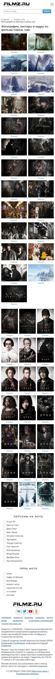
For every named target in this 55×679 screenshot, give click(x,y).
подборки (18, 621)
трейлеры (6, 618)
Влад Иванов (13, 554)
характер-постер (14, 588)
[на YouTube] (30, 611)
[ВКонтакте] (18, 611)
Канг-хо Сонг (13, 525)
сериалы (40, 618)
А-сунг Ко (11, 522)
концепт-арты (13, 584)
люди (4, 621)
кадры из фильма (15, 577)
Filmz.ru (40, 634)
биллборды (12, 581)
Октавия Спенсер (15, 536)
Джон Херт (12, 529)
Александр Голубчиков (13, 643)
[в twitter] (24, 611)
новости (18, 618)
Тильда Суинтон (14, 543)
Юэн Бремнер (13, 550)
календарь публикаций (41, 621)
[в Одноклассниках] (36, 611)
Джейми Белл (13, 557)
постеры (11, 595)
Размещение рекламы (27, 674)
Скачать (14, 52)
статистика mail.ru (11, 624)
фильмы (29, 618)
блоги (50, 618)
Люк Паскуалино (14, 561)
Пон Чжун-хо (13, 547)
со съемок (11, 591)
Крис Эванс (12, 532)
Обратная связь (39, 671)
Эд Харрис (12, 539)
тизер (9, 573)
